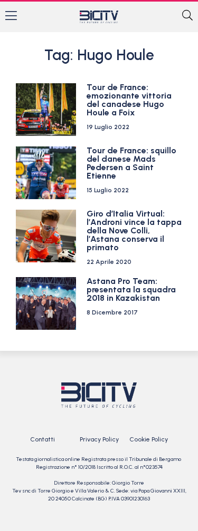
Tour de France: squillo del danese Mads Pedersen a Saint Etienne (131, 163)
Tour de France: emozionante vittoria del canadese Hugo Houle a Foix (129, 99)
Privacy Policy (99, 439)
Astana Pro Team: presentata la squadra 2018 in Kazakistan (131, 289)
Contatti (42, 439)
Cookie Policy (148, 439)
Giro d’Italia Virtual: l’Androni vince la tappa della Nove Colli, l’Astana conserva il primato (134, 230)
